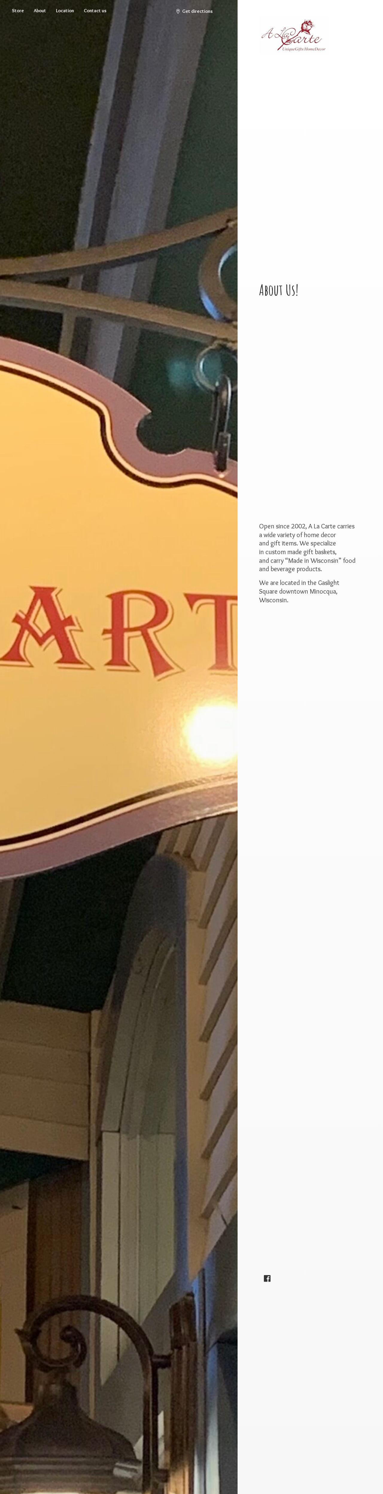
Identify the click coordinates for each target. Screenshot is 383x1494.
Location (65, 10)
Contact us (95, 10)
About (40, 10)
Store (18, 10)
